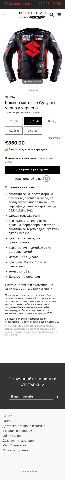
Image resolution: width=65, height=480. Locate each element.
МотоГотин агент (15, 445)
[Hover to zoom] (32, 55)
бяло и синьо (42, 289)
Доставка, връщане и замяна (24, 426)
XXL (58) (13, 131)
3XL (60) (33, 131)
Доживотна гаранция (24, 276)
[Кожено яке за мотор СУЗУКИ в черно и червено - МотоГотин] (28, 90)
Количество (54, 138)
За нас (7, 416)
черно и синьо (19, 289)
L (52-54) (33, 121)
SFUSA (10, 97)
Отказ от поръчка (15, 450)
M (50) (14, 121)
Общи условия (13, 436)
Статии (7, 421)
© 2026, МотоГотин (28, 471)
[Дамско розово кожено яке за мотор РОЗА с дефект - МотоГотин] (37, 90)
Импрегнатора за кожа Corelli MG (39, 321)
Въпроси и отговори (17, 431)
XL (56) (52, 121)
